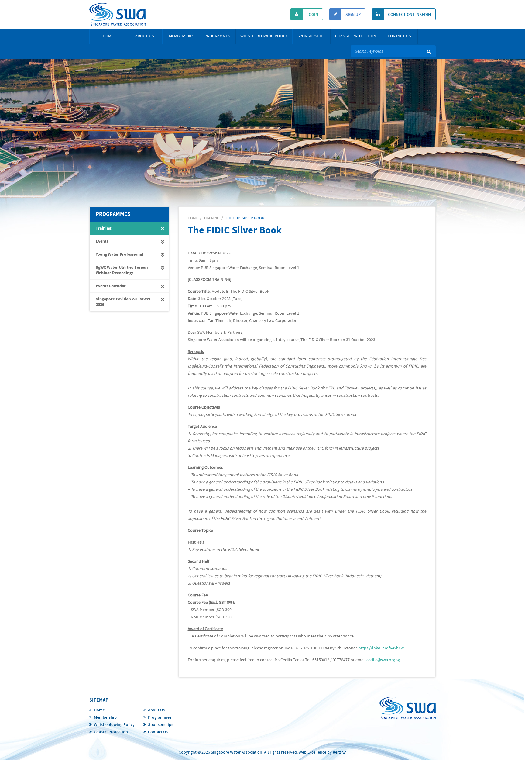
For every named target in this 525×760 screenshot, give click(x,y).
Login (312, 14)
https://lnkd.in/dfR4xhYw (381, 648)
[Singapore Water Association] (117, 14)
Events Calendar (111, 286)
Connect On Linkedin (409, 14)
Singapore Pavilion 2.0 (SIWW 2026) (123, 302)
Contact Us (399, 36)
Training (103, 228)
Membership (181, 36)
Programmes (217, 36)
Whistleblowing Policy (264, 36)
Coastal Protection (355, 36)
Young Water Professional (119, 254)
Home (108, 36)
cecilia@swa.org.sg (383, 660)
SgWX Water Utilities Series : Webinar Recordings (122, 270)
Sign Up (353, 14)
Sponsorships (311, 36)
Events (102, 241)
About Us (144, 36)
